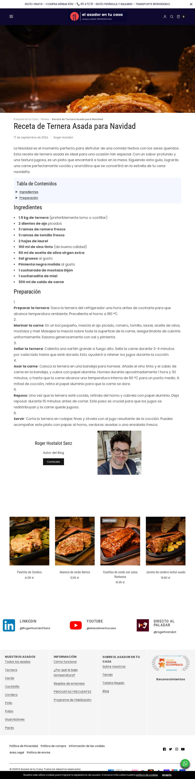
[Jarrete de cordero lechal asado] (166, 541)
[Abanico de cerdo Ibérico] (75, 541)
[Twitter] (170, 749)
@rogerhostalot (165, 632)
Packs (9, 728)
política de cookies (147, 775)
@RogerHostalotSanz (35, 628)
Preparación (28, 198)
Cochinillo (12, 686)
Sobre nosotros (113, 666)
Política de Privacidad (24, 746)
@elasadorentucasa (101, 628)
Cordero (11, 695)
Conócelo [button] (53, 462)
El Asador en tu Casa (26, 119)
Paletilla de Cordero (29, 572)
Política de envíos (38, 752)
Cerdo (9, 678)
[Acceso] (165, 16)
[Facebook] (164, 749)
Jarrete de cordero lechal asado (165, 572)
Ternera (44, 119)
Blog (105, 691)
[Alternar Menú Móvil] (14, 16)
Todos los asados (17, 662)
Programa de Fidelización (72, 700)
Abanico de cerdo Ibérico (75, 572)
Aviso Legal (17, 752)
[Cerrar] (191, 4)
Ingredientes (28, 192)
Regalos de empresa (69, 683)
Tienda (107, 674)
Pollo (8, 703)
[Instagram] (176, 749)
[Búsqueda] (171, 16)
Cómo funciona (65, 662)
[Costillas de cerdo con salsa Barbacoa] (120, 541)
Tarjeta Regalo (113, 683)
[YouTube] (183, 749)
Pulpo (9, 711)
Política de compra (53, 746)
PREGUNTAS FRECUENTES (72, 691)
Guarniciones (15, 719)
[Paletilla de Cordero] (29, 541)
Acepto (167, 775)
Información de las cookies (87, 746)
